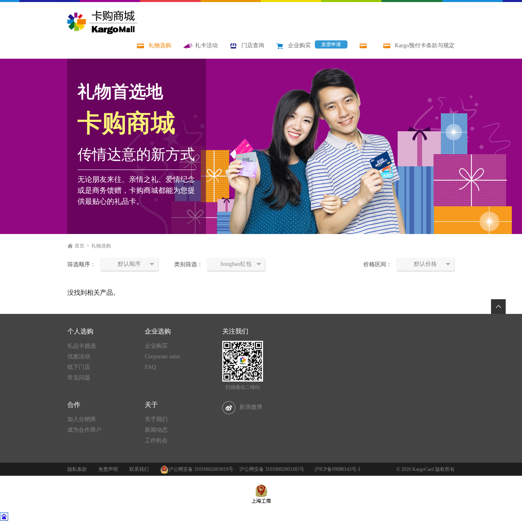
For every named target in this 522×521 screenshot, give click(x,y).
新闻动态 (156, 430)
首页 (79, 246)
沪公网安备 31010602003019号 (200, 469)
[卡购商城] (102, 22)
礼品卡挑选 (81, 346)
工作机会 (156, 440)
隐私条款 (77, 469)
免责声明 (108, 469)
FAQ (150, 367)
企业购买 (156, 346)
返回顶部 (498, 306)
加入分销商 (81, 419)
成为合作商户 (84, 430)
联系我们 (139, 469)
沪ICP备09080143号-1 (337, 469)
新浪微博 (250, 407)
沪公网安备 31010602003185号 (271, 469)
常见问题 (78, 378)
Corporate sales (162, 356)
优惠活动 (78, 356)
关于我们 (156, 419)
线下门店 (78, 367)
